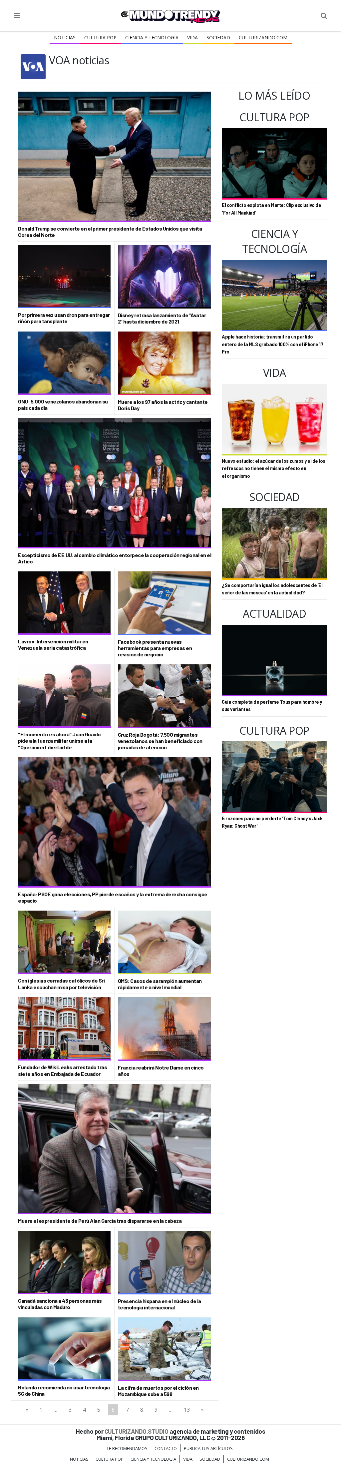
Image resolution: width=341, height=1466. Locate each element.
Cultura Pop (100, 37)
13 (187, 1409)
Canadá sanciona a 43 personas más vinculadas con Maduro (60, 1303)
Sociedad (218, 37)
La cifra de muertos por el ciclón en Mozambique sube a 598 (158, 1390)
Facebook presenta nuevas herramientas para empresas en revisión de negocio (155, 647)
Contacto (166, 1448)
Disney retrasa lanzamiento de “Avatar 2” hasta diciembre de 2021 (162, 318)
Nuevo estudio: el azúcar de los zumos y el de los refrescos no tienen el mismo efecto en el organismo (273, 468)
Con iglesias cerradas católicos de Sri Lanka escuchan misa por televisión (61, 983)
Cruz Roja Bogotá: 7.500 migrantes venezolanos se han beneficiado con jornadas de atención (160, 740)
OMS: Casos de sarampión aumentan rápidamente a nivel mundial (160, 984)
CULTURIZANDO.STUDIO (137, 1431)
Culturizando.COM (263, 37)
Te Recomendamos (127, 1448)
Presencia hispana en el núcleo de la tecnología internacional (159, 1304)
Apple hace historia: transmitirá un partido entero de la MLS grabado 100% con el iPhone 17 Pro (272, 344)
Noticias (65, 37)
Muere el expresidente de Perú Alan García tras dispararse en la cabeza (99, 1220)
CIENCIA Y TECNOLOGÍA (151, 37)
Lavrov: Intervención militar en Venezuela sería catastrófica (53, 644)
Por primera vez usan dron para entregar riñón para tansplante (64, 318)
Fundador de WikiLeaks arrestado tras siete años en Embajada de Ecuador (62, 1070)
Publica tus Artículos (208, 1448)
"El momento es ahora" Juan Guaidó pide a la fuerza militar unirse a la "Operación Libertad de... (59, 740)
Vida (192, 37)
